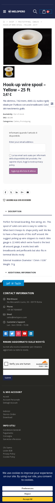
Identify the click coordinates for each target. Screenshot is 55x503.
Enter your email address (21, 142)
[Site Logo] (16, 11)
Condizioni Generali (12, 430)
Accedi (6, 396)
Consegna (7, 436)
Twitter (11, 192)
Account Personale (11, 399)
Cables (16, 121)
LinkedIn (16, 192)
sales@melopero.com (17, 317)
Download (7, 417)
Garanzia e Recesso (12, 439)
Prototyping (25, 121)
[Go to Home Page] (4, 21)
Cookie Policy (9, 457)
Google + (22, 192)
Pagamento (8, 433)
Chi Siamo (7, 447)
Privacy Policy (9, 453)
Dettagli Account (10, 402)
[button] (5, 11)
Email (27, 192)
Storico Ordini (9, 414)
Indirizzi (6, 411)
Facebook (5, 192)
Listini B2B (7, 450)
